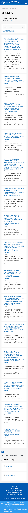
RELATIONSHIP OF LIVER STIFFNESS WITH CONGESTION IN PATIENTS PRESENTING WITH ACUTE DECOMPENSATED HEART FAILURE (14, 80)
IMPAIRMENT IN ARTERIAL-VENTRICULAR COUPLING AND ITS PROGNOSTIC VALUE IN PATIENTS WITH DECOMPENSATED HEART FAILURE (13, 274)
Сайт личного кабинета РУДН (14, 494)
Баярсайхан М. (10, 475)
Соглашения (14, 488)
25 (11, 20)
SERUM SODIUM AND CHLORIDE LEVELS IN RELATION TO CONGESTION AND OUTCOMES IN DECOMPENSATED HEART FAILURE (14, 136)
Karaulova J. (9, 466)
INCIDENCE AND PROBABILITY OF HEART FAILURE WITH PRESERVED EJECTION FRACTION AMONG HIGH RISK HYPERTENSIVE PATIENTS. (14, 192)
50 (13, 20)
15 (9, 20)
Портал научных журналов (15, 490)
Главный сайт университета (14, 492)
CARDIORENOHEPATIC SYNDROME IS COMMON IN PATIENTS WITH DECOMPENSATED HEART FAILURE (12, 433)
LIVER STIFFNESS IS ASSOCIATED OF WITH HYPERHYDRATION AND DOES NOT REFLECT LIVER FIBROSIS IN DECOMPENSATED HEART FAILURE (14, 328)
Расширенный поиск (8, 30)
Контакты (14, 486)
